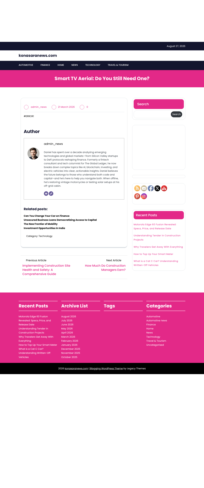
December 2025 (70, 349)
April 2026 (67, 332)
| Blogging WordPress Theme (106, 368)
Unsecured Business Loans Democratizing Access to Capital (60, 220)
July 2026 (66, 320)
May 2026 (67, 328)
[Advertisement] (89, 21)
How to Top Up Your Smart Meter (153, 254)
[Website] (51, 193)
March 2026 (68, 337)
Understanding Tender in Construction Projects (157, 237)
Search (143, 104)
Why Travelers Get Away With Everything (158, 247)
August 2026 (68, 316)
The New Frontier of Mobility (40, 224)
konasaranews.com (38, 55)
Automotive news (156, 320)
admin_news (39, 107)
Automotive (26, 65)
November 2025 (70, 353)
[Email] (46, 193)
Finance (45, 65)
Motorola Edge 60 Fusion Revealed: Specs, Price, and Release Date (155, 226)
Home (60, 65)
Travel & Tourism (118, 65)
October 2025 (69, 357)
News (74, 65)
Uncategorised (155, 345)
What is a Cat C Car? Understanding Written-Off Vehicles (156, 263)
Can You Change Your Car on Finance (46, 216)
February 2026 (69, 341)
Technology (92, 65)
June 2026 (67, 324)
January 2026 (69, 345)
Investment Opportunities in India (44, 228)
